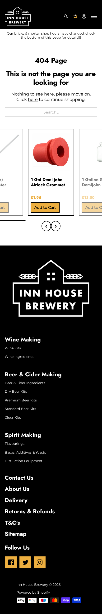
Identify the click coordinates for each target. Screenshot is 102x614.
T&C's (12, 522)
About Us (17, 489)
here (33, 99)
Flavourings (14, 443)
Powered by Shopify (33, 592)
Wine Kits (13, 348)
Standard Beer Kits (20, 409)
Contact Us (19, 477)
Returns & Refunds (30, 511)
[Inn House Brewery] (18, 16)
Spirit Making (23, 435)
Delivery (16, 500)
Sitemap (16, 534)
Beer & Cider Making (33, 374)
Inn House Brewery (32, 585)
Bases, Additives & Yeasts (25, 452)
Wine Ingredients (19, 357)
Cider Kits (13, 417)
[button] (65, 16)
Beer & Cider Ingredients (25, 383)
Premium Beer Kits (21, 400)
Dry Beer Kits (16, 391)
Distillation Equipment (23, 461)
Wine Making (23, 339)
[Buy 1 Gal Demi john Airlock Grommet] (51, 152)
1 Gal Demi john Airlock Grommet (48, 182)
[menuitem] (65, 16)
